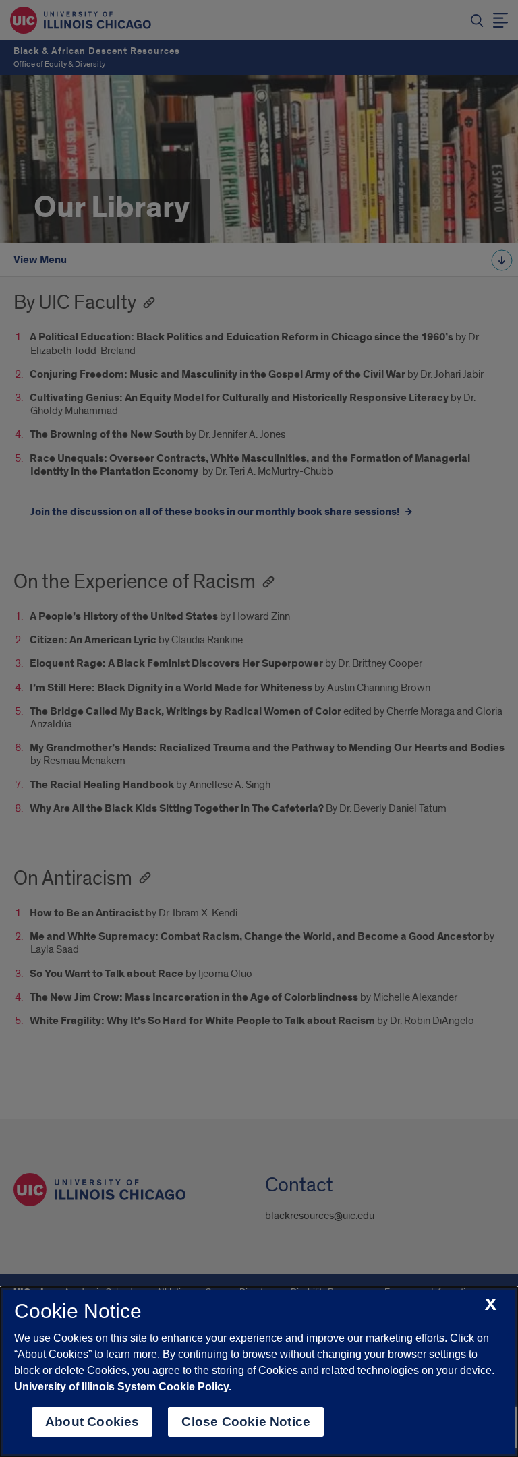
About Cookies (92, 1422)
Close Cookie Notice (245, 1422)
